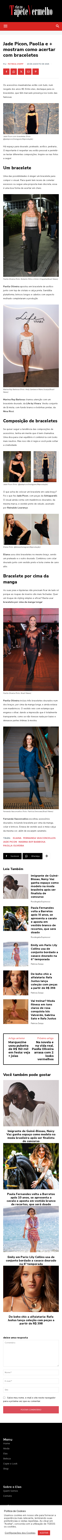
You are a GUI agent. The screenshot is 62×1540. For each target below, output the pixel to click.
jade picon (10, 841)
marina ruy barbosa (32, 841)
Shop (6, 1468)
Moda (6, 1448)
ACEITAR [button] (44, 1532)
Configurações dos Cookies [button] (20, 1532)
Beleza (7, 1458)
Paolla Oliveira (13, 845)
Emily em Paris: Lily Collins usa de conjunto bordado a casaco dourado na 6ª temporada (44, 952)
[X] (21, 71)
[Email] (28, 71)
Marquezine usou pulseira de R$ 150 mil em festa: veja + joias (19, 1049)
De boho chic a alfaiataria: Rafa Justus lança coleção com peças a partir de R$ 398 (44, 981)
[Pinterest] (35, 71)
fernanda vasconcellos (39, 838)
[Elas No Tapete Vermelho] (31, 11)
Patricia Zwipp (15, 64)
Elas (5, 1453)
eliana (17, 838)
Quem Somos (10, 1490)
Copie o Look (10, 1463)
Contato (7, 1495)
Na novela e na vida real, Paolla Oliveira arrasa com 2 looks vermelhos (43, 1051)
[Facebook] (6, 71)
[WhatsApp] (13, 71)
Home (6, 1443)
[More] (46, 856)
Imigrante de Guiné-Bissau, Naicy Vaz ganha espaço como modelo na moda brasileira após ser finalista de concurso (45, 886)
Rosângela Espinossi (40, 901)
